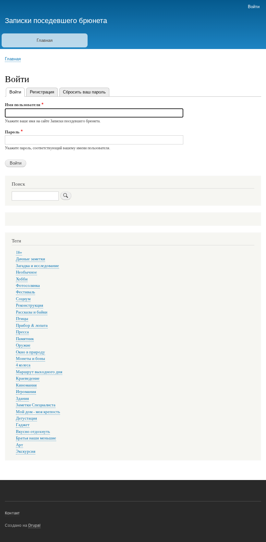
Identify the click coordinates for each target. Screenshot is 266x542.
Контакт (12, 512)
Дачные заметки (30, 259)
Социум (23, 299)
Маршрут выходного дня (39, 372)
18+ (19, 252)
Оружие (23, 345)
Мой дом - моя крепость (38, 411)
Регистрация (42, 92)
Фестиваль (25, 292)
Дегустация (26, 418)
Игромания (26, 391)
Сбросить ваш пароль (84, 92)
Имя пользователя (22, 104)
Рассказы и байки (31, 312)
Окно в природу (30, 352)
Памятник (25, 338)
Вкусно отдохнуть (33, 431)
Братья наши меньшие (36, 438)
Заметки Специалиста (35, 405)
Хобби (22, 279)
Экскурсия (25, 451)
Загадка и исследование (37, 265)
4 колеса (23, 365)
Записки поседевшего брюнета (56, 20)
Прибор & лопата (32, 325)
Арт (19, 445)
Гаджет (23, 424)
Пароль (12, 132)
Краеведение (28, 378)
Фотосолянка (28, 285)
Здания (22, 398)
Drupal (34, 525)
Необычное (26, 272)
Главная (45, 40)
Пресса (22, 332)
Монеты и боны (30, 358)
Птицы (22, 318)
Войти (254, 6)
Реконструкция (29, 305)
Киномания (26, 385)
